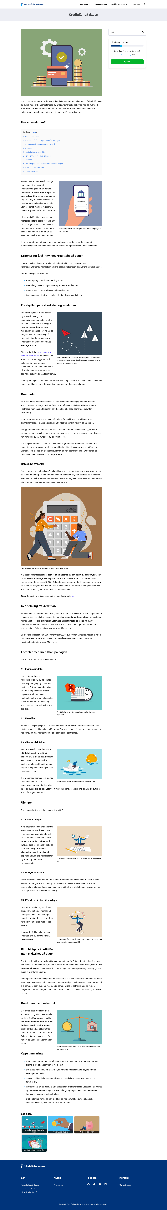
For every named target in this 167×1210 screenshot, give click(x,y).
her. (73, 596)
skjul (34, 132)
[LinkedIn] (106, 1185)
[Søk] (144, 4)
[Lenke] (32, 4)
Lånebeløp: (116, 42)
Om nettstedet (125, 1185)
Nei (133, 55)
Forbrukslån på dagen (30, 1185)
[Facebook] (89, 1185)
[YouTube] (101, 1185)
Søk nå (127, 62)
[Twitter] (95, 1185)
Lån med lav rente (28, 1189)
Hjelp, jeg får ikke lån (29, 1192)
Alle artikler (58, 1185)
